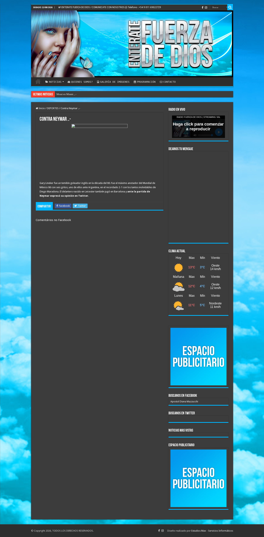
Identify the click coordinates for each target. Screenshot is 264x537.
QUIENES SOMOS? (82, 81)
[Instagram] (206, 7)
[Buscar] (230, 7)
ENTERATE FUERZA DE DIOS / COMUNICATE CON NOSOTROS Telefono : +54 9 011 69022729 (111, 7)
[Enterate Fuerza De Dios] (132, 43)
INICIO (38, 81)
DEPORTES (53, 108)
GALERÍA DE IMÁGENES (114, 81)
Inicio (41, 108)
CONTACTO (169, 81)
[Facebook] (202, 7)
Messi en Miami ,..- (66, 94)
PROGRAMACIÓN (146, 81)
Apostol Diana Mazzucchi (184, 401)
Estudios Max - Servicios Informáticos (212, 530)
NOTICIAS (55, 81)
